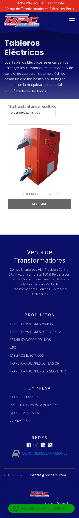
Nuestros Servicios (26, 413)
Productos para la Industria (34, 405)
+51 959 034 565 (26, 3)
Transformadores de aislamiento (38, 371)
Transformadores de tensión (34, 363)
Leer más (39, 204)
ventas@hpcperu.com (48, 475)
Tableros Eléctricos (27, 355)
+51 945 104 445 (53, 3)
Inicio (8, 91)
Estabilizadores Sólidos (30, 339)
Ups (13, 347)
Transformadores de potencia (35, 331)
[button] (41, 508)
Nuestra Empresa (24, 397)
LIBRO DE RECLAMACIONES (45, 453)
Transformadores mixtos (31, 324)
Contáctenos (21, 420)
